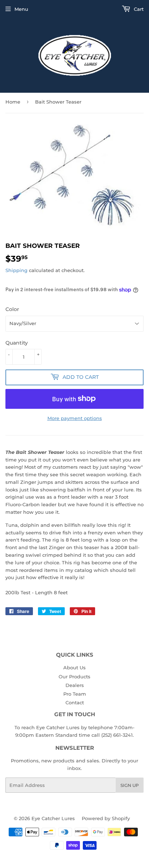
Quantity (16, 343)
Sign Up (129, 785)
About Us (74, 667)
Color (12, 309)
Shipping (16, 270)
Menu (21, 9)
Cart (138, 9)
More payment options (74, 418)
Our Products (74, 676)
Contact (74, 702)
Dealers (74, 685)
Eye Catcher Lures (53, 818)
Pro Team (74, 694)
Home (12, 102)
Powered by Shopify (106, 818)
